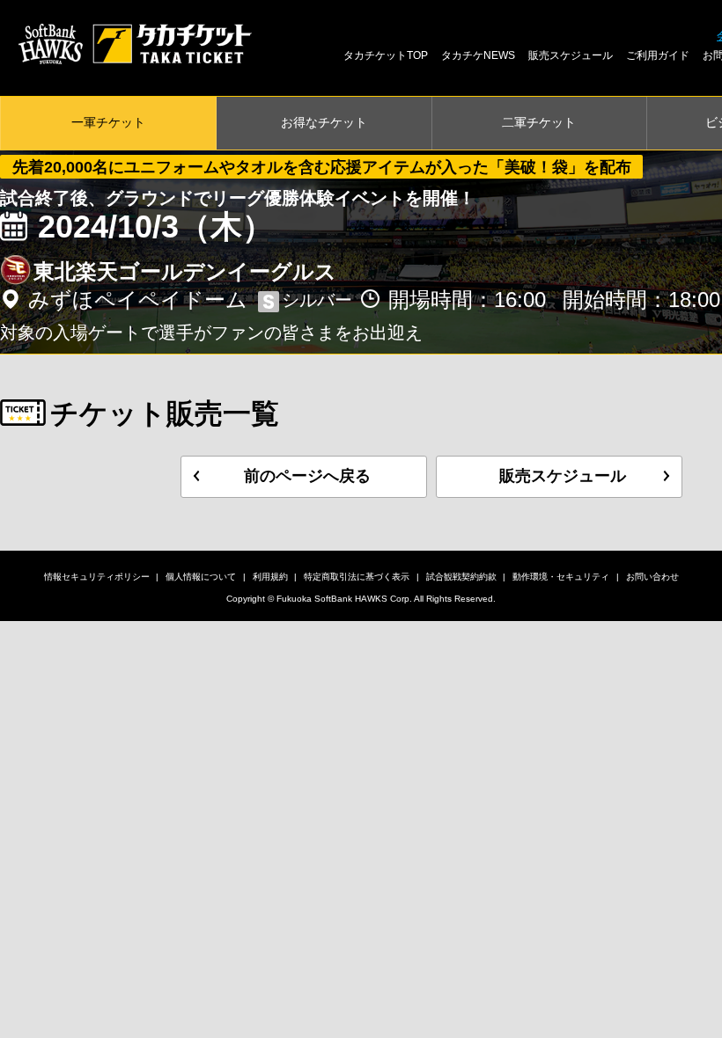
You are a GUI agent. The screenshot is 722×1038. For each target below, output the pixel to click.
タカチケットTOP (385, 55)
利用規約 (270, 576)
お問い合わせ (652, 576)
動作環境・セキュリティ (560, 576)
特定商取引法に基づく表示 (356, 576)
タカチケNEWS (478, 55)
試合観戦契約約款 (461, 576)
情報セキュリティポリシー (97, 576)
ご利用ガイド (657, 55)
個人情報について (201, 576)
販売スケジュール (570, 55)
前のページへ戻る (307, 476)
